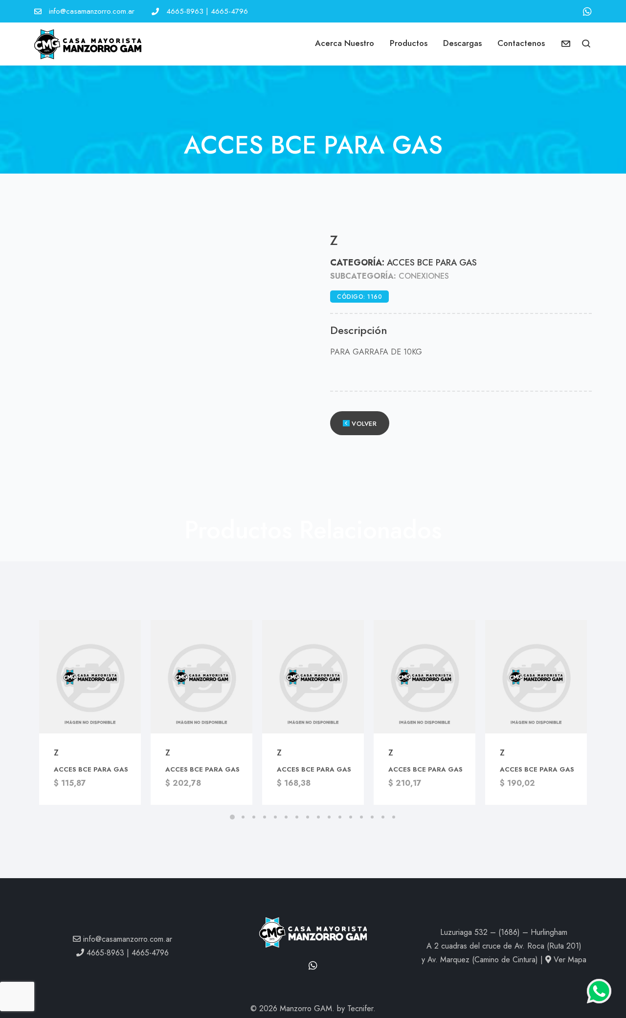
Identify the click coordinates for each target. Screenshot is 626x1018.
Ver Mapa (568, 959)
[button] (586, 44)
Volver (363, 424)
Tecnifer (360, 1008)
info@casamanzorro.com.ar (91, 11)
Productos (408, 43)
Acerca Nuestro (344, 43)
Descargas (462, 43)
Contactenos (521, 43)
